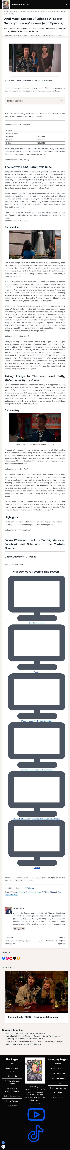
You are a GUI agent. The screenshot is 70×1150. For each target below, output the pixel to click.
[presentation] (36, 992)
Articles (58, 1064)
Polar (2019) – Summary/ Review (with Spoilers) (18, 941)
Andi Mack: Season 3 (34, 892)
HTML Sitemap (12, 1101)
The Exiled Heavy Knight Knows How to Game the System (36, 819)
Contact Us (12, 1076)
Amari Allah (9, 35)
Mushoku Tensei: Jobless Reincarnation (37, 770)
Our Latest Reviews (58, 1088)
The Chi (37, 672)
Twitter (45, 540)
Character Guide (58, 1069)
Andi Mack (20, 892)
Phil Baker (14, 895)
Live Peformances (58, 1078)
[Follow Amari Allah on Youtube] (23, 928)
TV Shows (13, 11)
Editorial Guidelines (12, 1096)
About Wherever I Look (12, 1070)
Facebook (11, 544)
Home (6, 11)
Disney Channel (50, 892)
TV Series (58, 1093)
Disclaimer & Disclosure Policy (12, 1090)
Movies (58, 1083)
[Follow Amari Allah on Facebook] (15, 928)
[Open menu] (66, 4)
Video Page (58, 1098)
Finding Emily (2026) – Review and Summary (33, 1017)
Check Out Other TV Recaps (20, 556)
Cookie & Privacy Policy (12, 1082)
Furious (37, 868)
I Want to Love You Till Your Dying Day (36, 721)
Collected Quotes (58, 1073)
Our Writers (12, 1106)
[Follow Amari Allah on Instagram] (19, 928)
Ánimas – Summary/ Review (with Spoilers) (51, 941)
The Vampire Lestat (37, 623)
